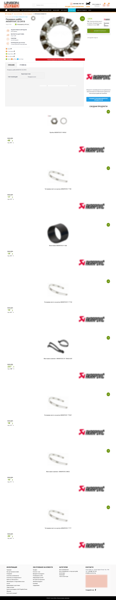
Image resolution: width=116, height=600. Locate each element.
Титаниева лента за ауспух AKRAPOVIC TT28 (58, 189)
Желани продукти (37, 581)
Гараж (88, 6)
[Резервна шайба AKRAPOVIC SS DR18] (33, 18)
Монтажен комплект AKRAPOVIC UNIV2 (58, 471)
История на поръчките (39, 579)
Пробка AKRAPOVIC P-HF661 (58, 132)
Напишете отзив (23, 17)
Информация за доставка (13, 585)
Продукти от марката (106, 24)
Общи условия (10, 587)
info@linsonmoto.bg (91, 573)
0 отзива (15, 17)
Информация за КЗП (38, 577)
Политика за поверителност (14, 577)
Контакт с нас (36, 571)
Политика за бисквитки (13, 575)
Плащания (9, 573)
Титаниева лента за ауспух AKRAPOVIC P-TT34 (58, 302)
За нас (8, 583)
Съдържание (36, 585)
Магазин (9, 14)
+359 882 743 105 (78, 3)
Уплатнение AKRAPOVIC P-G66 (58, 245)
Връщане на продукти (38, 573)
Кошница (35, 583)
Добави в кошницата (100, 30)
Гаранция (9, 569)
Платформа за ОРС (38, 575)
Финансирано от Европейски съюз (16, 581)
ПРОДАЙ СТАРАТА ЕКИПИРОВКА (74, 6)
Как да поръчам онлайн (13, 571)
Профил (35, 569)
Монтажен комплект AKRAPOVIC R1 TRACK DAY (58, 358)
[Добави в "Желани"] (42, 17)
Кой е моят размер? (12, 593)
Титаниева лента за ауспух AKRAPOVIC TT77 (58, 528)
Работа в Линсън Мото (12, 579)
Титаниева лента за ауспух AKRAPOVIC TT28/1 (58, 415)
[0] (104, 4)
